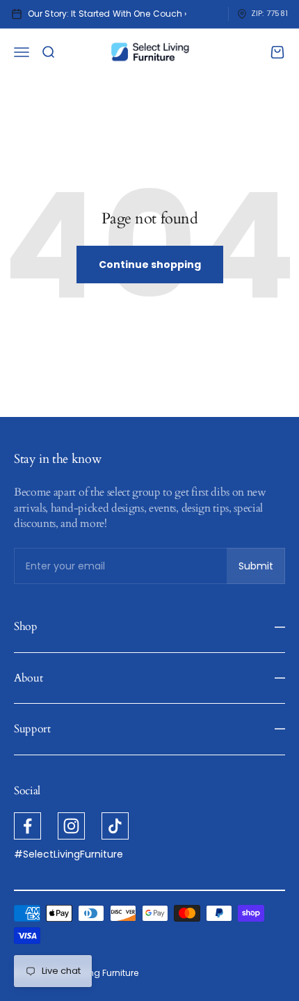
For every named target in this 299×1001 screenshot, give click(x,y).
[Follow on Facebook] (27, 826)
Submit (262, 570)
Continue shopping (150, 264)
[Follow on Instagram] (71, 826)
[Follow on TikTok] (115, 826)
